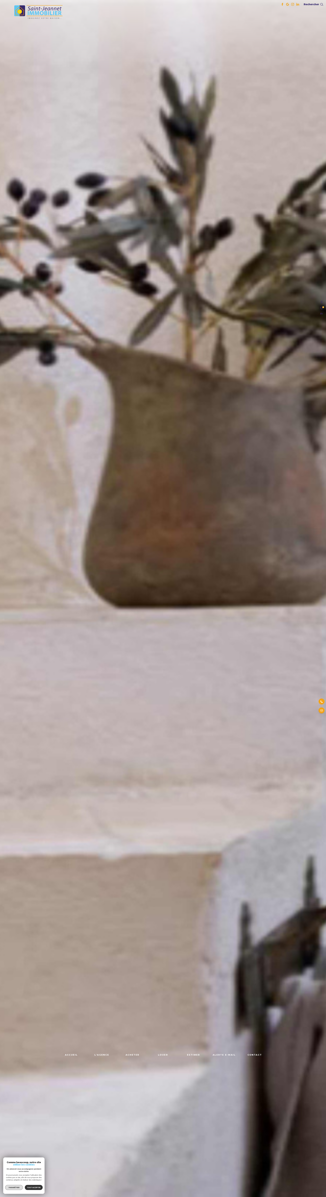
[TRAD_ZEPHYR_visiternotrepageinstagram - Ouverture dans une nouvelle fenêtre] (292, 5)
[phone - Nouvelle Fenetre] (307, 702)
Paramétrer (14, 1187)
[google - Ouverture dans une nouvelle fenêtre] (287, 5)
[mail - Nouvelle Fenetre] (307, 710)
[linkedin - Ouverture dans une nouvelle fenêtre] (297, 5)
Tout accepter (33, 1187)
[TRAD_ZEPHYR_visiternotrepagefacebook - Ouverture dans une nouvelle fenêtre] (282, 5)
